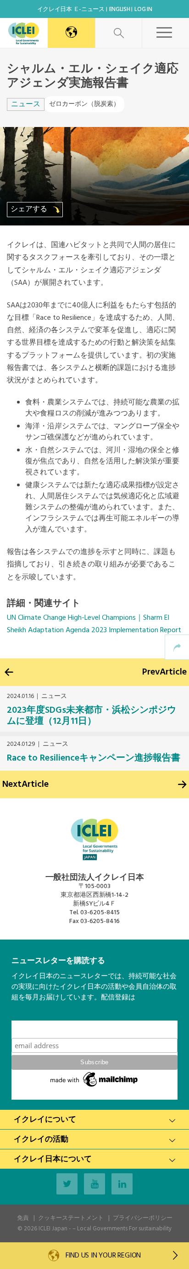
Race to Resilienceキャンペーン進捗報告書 (93, 758)
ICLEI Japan (53, 1229)
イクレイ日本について (53, 1159)
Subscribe (94, 1029)
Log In (143, 9)
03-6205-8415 (100, 912)
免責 (23, 1218)
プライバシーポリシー (142, 1218)
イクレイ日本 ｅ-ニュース (71, 9)
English (119, 9)
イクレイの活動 (41, 1139)
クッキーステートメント (71, 1218)
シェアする (30, 209)
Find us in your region (102, 1256)
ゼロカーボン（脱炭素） (84, 104)
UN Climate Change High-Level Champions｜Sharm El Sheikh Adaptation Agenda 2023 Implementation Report (94, 624)
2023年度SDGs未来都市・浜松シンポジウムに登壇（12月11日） (91, 716)
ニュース (25, 104)
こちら (21, 1015)
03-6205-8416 (100, 921)
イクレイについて (45, 1119)
